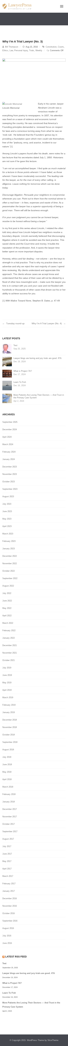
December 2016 (9, 898)
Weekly (38, 50)
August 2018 (8, 749)
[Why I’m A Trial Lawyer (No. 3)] (34, 74)
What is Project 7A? (22, 371)
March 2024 (7, 444)
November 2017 (9, 816)
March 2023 (7, 534)
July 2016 (6, 935)
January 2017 (8, 891)
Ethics (5, 50)
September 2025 (9, 422)
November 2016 (9, 906)
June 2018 (7, 764)
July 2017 (6, 846)
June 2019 (7, 675)
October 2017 (8, 824)
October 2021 (8, 660)
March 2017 (7, 876)
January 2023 (8, 548)
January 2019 (8, 712)
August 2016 (8, 928)
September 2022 (9, 578)
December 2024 (9, 429)
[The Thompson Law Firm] (16, 6)
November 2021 (9, 653)
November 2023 (9, 474)
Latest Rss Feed (16, 956)
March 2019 (7, 697)
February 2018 (8, 794)
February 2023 (8, 541)
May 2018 (6, 772)
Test (15, 345)
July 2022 (6, 593)
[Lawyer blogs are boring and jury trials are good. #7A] (7, 361)
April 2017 (7, 868)
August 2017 (8, 839)
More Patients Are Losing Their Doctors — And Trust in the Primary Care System (38, 396)
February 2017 (8, 883)
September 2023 (9, 489)
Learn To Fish (19, 382)
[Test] (7, 348)
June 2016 (7, 943)
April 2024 (7, 437)
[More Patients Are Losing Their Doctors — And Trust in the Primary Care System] (7, 398)
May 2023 (6, 519)
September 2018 (9, 742)
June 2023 (7, 511)
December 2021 (9, 645)
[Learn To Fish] (7, 385)
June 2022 (7, 601)
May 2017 (6, 861)
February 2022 (8, 630)
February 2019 (8, 705)
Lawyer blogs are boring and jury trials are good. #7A (37, 358)
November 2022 (9, 563)
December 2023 (9, 467)
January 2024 (8, 459)
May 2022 (6, 608)
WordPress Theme (35, 1040)
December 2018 (9, 720)
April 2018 (7, 779)
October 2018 (8, 734)
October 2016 (8, 913)
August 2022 (8, 586)
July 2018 (6, 757)
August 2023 (8, 496)
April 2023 (7, 526)
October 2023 (8, 481)
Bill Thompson (11, 47)
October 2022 (8, 571)
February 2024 (8, 452)
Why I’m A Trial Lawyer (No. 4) (47, 323)
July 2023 (6, 504)
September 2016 (9, 921)
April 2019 (7, 690)
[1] (11, 146)
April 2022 (7, 615)
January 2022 (8, 638)
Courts (61, 47)
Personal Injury (21, 50)
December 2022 (9, 556)
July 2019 (6, 668)
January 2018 (8, 801)
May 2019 (6, 682)
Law (11, 50)
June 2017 (7, 854)
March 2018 (7, 787)
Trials (31, 50)
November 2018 (9, 727)
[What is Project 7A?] (7, 373)
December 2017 (9, 809)
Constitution (51, 47)
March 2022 (7, 623)
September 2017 (9, 831)
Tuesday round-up (15, 323)
